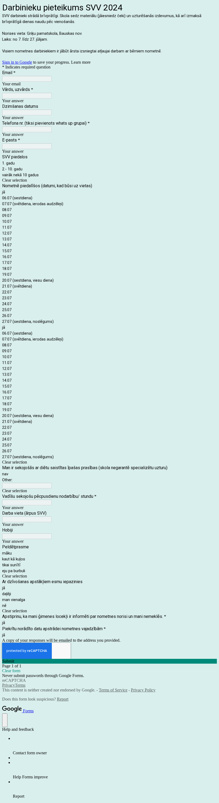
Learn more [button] (81, 62)
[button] (109, 180)
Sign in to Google (17, 62)
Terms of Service (113, 690)
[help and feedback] (4, 720)
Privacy (8, 685)
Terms (20, 685)
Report (62, 699)
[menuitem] (115, 745)
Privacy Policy (143, 690)
